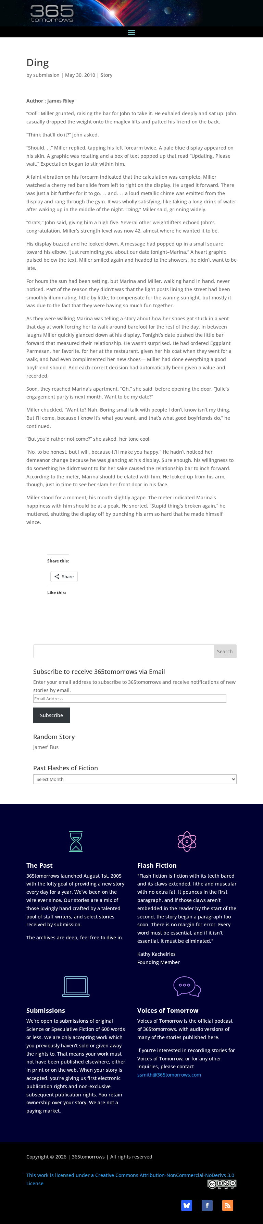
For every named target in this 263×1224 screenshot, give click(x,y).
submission (46, 75)
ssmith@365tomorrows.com (169, 1074)
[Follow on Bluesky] (186, 1205)
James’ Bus (46, 747)
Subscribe (51, 715)
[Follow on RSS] (227, 1205)
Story (106, 75)
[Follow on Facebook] (207, 1205)
